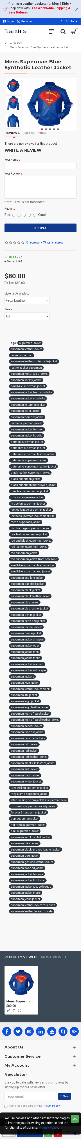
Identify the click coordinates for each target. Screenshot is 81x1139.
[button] (27, 104)
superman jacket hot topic (28, 880)
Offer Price (35, 133)
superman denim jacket (26, 614)
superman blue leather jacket (29, 608)
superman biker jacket (25, 410)
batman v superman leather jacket (32, 454)
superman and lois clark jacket (30, 837)
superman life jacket (24, 695)
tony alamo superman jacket (29, 794)
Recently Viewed (20, 957)
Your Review (12, 173)
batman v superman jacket (28, 448)
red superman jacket (24, 553)
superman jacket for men (27, 429)
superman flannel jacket (26, 627)
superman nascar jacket (26, 726)
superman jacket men (25, 652)
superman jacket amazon (27, 639)
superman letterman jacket (28, 404)
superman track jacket (25, 775)
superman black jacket (25, 590)
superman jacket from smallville (31, 392)
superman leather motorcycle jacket (34, 361)
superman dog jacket (24, 855)
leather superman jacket (26, 423)
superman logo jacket (25, 701)
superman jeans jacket (25, 899)
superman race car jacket (27, 732)
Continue (40, 228)
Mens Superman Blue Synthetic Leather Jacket (21, 1001)
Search (17, 42)
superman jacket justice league (31, 886)
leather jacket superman (26, 367)
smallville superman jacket (28, 386)
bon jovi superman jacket (27, 497)
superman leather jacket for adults (33, 905)
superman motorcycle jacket (29, 373)
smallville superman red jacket (30, 571)
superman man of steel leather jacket (35, 719)
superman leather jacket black (30, 689)
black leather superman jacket (30, 472)
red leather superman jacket (29, 546)
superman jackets (22, 676)
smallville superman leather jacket (32, 565)
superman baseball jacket (27, 583)
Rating (8, 208)
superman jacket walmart (27, 664)
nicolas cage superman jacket (30, 528)
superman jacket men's (25, 892)
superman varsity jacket (26, 380)
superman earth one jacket (28, 621)
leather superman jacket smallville (32, 516)
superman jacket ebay (25, 645)
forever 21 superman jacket (28, 812)
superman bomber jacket (27, 417)
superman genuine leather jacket (32, 862)
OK (75, 1118)
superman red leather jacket (29, 756)
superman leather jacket (26, 349)
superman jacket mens (25, 658)
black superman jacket (25, 479)
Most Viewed (53, 957)
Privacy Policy (48, 1127)
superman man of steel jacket (30, 713)
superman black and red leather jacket (35, 849)
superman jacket (30, 343)
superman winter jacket (26, 781)
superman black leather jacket (30, 596)
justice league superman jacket (31, 509)
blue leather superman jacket (29, 491)
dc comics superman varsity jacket (33, 806)
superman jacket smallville (28, 398)
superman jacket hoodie (26, 435)
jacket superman (21, 355)
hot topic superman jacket (28, 825)
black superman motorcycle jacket (33, 485)
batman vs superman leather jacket (33, 466)
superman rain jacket (24, 744)
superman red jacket (24, 750)
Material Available (15, 293)
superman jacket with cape (28, 670)
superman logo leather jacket (30, 707)
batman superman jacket (27, 441)
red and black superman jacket (31, 540)
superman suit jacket (24, 769)
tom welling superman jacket (29, 787)
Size (7, 309)
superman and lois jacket (27, 577)
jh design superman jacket (28, 503)
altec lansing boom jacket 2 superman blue (39, 800)
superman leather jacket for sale (31, 911)
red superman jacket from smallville (34, 559)
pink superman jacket (25, 831)
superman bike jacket (25, 843)
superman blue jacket (25, 602)
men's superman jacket (25, 522)
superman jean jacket (24, 682)
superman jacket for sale (27, 874)
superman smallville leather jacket (32, 763)
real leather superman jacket (29, 534)
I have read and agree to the (34, 1105)
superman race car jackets (28, 738)
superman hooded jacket (27, 868)
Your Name (11, 159)
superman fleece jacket (26, 633)
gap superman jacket (24, 818)
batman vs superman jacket (29, 460)
